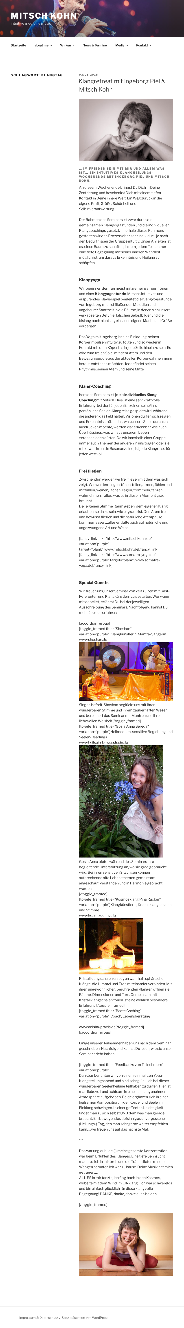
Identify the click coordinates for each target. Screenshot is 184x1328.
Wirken (65, 45)
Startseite (18, 45)
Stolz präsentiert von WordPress (85, 1317)
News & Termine (95, 45)
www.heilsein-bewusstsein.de (103, 742)
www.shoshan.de (93, 639)
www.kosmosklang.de (97, 915)
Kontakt (142, 45)
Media (120, 45)
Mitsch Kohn (44, 16)
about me (41, 45)
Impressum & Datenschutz (38, 1317)
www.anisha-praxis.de (97, 1027)
